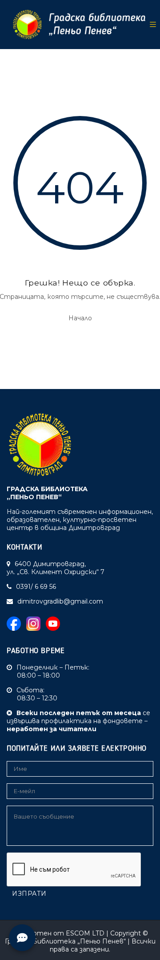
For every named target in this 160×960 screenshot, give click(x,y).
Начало (80, 318)
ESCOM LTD (85, 933)
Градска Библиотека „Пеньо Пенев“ (65, 941)
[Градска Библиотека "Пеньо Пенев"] (76, 24)
